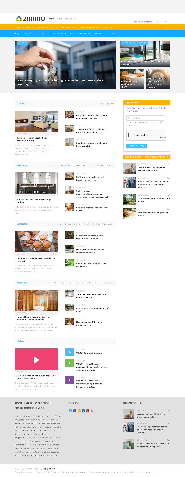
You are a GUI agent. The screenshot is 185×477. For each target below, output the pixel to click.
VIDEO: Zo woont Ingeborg (89, 353)
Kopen (28, 33)
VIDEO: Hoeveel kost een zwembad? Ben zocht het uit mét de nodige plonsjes (91, 367)
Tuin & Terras (88, 224)
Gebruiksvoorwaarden (25, 472)
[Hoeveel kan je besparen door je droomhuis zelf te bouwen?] (36, 301)
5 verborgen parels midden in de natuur (154, 200)
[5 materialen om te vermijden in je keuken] (36, 183)
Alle (101, 104)
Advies (21, 103)
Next (110, 63)
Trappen (110, 165)
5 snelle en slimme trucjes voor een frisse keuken (91, 295)
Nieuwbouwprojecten (47, 27)
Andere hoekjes (60, 283)
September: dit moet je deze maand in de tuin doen (89, 237)
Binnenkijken (87, 283)
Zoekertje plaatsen (143, 22)
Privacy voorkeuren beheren (101, 472)
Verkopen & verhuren (61, 33)
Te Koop (20, 27)
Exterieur (22, 223)
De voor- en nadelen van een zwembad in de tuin (90, 251)
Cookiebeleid (43, 472)
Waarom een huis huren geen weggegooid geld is (152, 168)
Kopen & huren (133, 157)
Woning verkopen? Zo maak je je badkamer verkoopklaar (153, 445)
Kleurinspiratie (78, 165)
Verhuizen (110, 104)
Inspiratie (22, 282)
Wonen (112, 33)
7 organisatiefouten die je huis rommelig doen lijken (91, 130)
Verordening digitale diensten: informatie (135, 472)
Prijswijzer (107, 27)
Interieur (22, 165)
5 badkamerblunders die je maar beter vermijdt (91, 144)
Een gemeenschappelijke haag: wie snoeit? (91, 265)
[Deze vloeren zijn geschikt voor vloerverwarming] (36, 122)
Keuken (98, 283)
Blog (167, 27)
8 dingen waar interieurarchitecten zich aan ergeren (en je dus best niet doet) (92, 194)
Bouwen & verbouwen (90, 33)
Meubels (100, 165)
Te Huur (30, 27)
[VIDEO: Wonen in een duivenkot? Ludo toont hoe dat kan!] (36, 359)
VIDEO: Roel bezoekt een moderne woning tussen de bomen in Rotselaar (89, 384)
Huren (41, 33)
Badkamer (74, 283)
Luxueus (90, 165)
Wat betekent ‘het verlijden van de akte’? (129, 84)
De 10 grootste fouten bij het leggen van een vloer (90, 178)
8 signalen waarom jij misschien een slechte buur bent (91, 116)
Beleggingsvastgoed (90, 27)
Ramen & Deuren (72, 224)
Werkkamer (109, 283)
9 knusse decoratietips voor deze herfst (92, 209)
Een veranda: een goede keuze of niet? (92, 309)
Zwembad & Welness (105, 224)
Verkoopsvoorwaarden (76, 472)
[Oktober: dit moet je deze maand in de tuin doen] (36, 242)
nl (166, 22)
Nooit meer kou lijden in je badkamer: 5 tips (89, 323)
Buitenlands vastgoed (66, 19)
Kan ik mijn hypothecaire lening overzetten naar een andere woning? (153, 184)
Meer (158, 22)
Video (20, 341)
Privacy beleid (57, 472)
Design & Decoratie (61, 165)
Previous (19, 63)
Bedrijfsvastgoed (69, 27)
